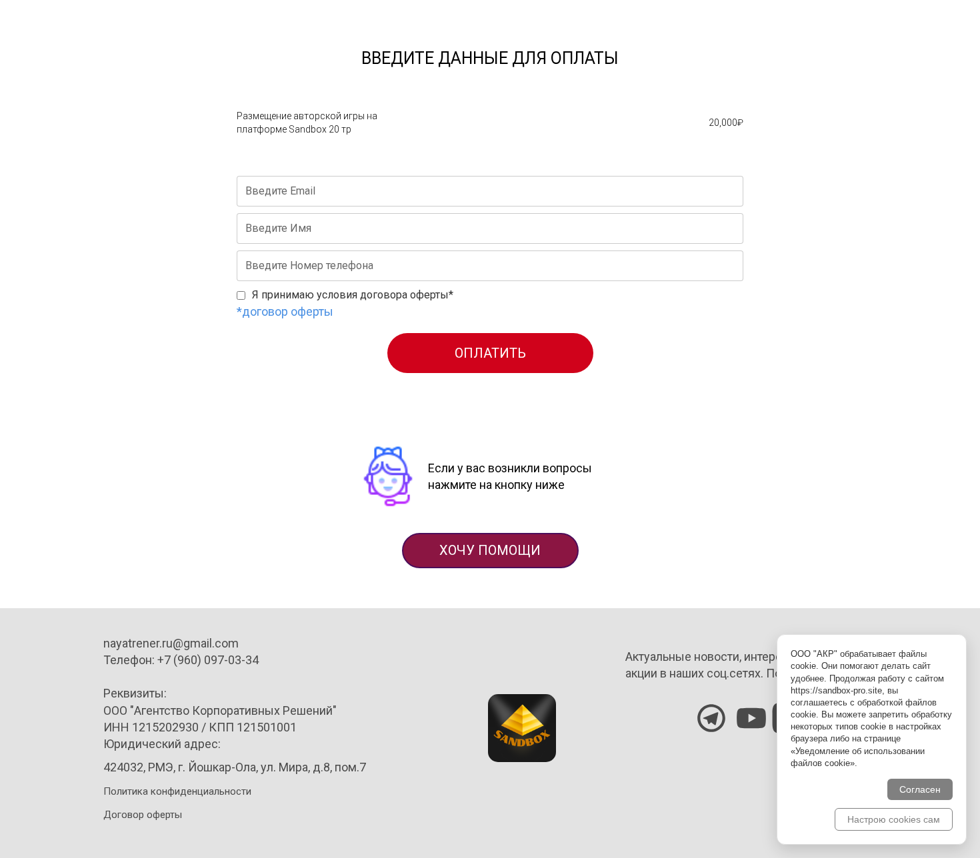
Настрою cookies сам (893, 819)
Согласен (920, 789)
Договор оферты (142, 815)
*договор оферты (285, 311)
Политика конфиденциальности (177, 791)
